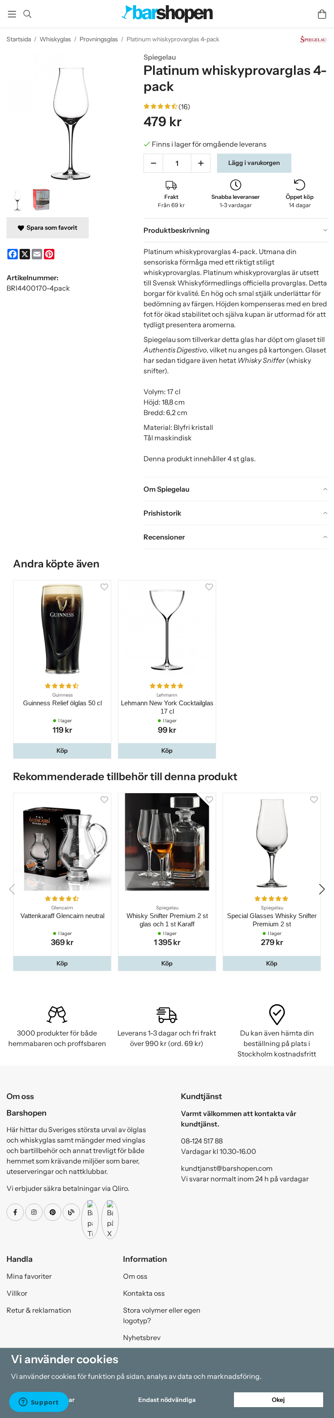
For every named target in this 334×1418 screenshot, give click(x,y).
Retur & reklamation (39, 1310)
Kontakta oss (144, 1293)
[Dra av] (153, 163)
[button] (62, 750)
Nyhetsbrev (141, 1337)
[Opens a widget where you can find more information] (39, 1403)
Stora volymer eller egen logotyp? (161, 1315)
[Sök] (27, 14)
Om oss (135, 1276)
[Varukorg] (322, 14)
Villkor (17, 1293)
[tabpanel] (235, 359)
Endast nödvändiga (167, 1400)
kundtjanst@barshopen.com (227, 1168)
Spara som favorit (50, 227)
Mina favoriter (29, 1276)
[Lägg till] (200, 163)
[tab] (235, 230)
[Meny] (12, 14)
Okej (278, 1400)
